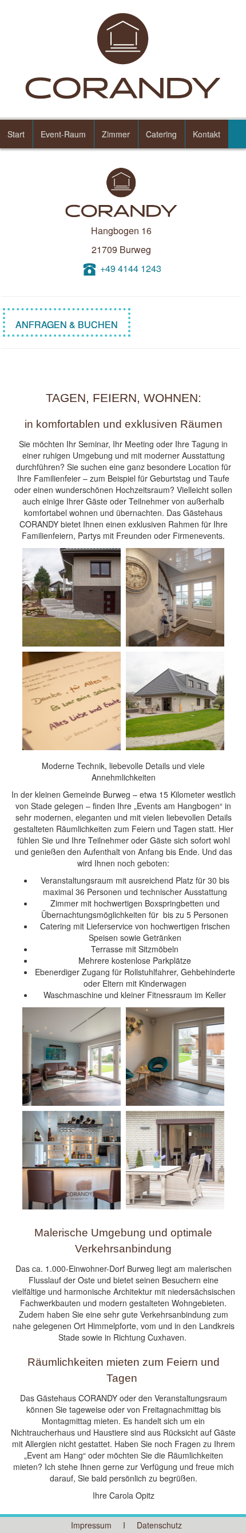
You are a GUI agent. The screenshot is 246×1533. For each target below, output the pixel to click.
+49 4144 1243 (130, 268)
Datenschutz (159, 1525)
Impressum (91, 1525)
